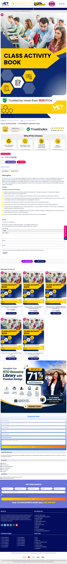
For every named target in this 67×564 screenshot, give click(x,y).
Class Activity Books (7, 11)
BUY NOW (22, 162)
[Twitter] (5, 525)
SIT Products (16, 120)
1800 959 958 (49, 502)
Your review (5, 232)
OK (31, 120)
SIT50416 (34, 120)
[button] (33, 9)
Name (4, 240)
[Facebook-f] (2, 525)
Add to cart (11, 162)
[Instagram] (13, 525)
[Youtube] (16, 525)
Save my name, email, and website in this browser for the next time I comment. (23, 250)
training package (39, 180)
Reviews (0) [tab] (14, 171)
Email (4, 245)
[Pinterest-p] (8, 525)
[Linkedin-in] (10, 525)
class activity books (9, 178)
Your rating (5, 228)
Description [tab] (5, 171)
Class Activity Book (26, 120)
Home (1, 11)
